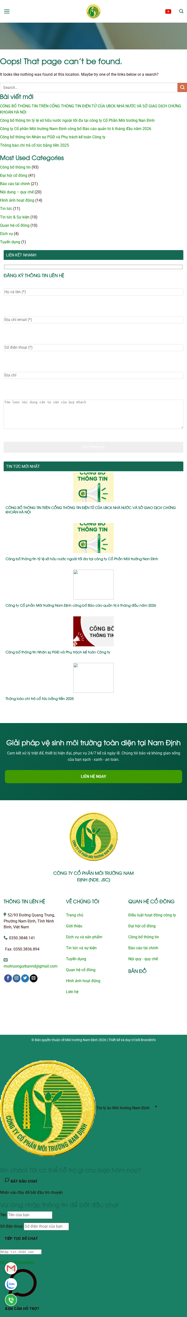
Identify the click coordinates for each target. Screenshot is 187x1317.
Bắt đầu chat (23, 1181)
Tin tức (6, 209)
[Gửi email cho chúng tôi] (33, 978)
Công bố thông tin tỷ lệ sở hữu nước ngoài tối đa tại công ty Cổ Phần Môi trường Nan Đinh (77, 120)
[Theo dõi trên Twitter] (25, 978)
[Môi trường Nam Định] (93, 11)
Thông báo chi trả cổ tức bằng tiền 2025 (34, 145)
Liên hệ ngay (93, 776)
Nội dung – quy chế (17, 192)
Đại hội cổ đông (13, 175)
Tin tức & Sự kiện (14, 217)
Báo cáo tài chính (15, 184)
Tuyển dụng (10, 242)
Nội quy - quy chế (143, 959)
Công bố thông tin (15, 167)
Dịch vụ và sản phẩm (84, 937)
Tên (3, 1215)
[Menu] (7, 11)
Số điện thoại (11, 1226)
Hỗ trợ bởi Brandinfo (17, 1263)
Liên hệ (72, 992)
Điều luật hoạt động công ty (152, 915)
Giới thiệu (74, 926)
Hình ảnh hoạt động (17, 200)
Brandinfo (148, 1040)
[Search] (181, 11)
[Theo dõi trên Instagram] (16, 978)
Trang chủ (74, 915)
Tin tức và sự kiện (81, 948)
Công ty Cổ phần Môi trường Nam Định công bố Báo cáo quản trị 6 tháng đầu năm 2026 (75, 129)
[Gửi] (182, 87)
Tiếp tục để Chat (21, 1238)
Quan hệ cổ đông (14, 225)
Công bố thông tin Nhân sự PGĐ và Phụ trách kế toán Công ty (52, 137)
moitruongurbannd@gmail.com (30, 966)
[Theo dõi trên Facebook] (8, 978)
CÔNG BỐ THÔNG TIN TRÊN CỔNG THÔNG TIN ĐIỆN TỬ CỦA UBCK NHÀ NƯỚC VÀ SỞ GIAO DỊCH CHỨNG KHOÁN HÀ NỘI (91, 509)
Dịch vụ (6, 234)
